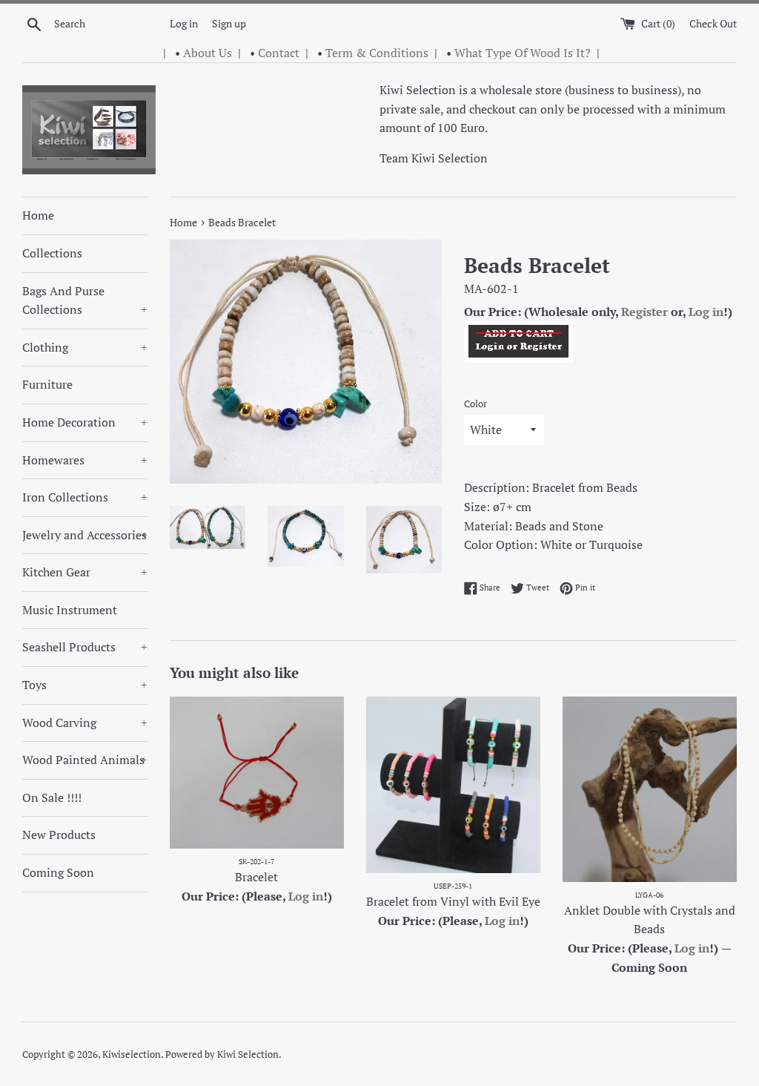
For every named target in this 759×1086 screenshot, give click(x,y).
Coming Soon (58, 872)
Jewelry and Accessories (85, 535)
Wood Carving (85, 722)
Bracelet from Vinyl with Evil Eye (453, 901)
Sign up (229, 23)
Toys (85, 685)
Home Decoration (85, 422)
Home (38, 215)
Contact (278, 53)
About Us (207, 53)
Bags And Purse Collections (85, 300)
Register (644, 311)
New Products (59, 834)
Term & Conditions (376, 53)
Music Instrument (69, 610)
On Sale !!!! (52, 797)
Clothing (85, 347)
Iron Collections (85, 497)
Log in (184, 23)
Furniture (47, 384)
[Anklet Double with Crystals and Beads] (650, 789)
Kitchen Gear (85, 572)
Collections (52, 253)
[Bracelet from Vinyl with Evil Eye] (453, 785)
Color (475, 404)
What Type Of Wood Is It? (522, 53)
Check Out (713, 23)
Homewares (85, 460)
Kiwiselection (131, 1054)
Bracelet (256, 877)
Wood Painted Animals (85, 759)
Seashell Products (85, 647)
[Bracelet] (257, 773)
